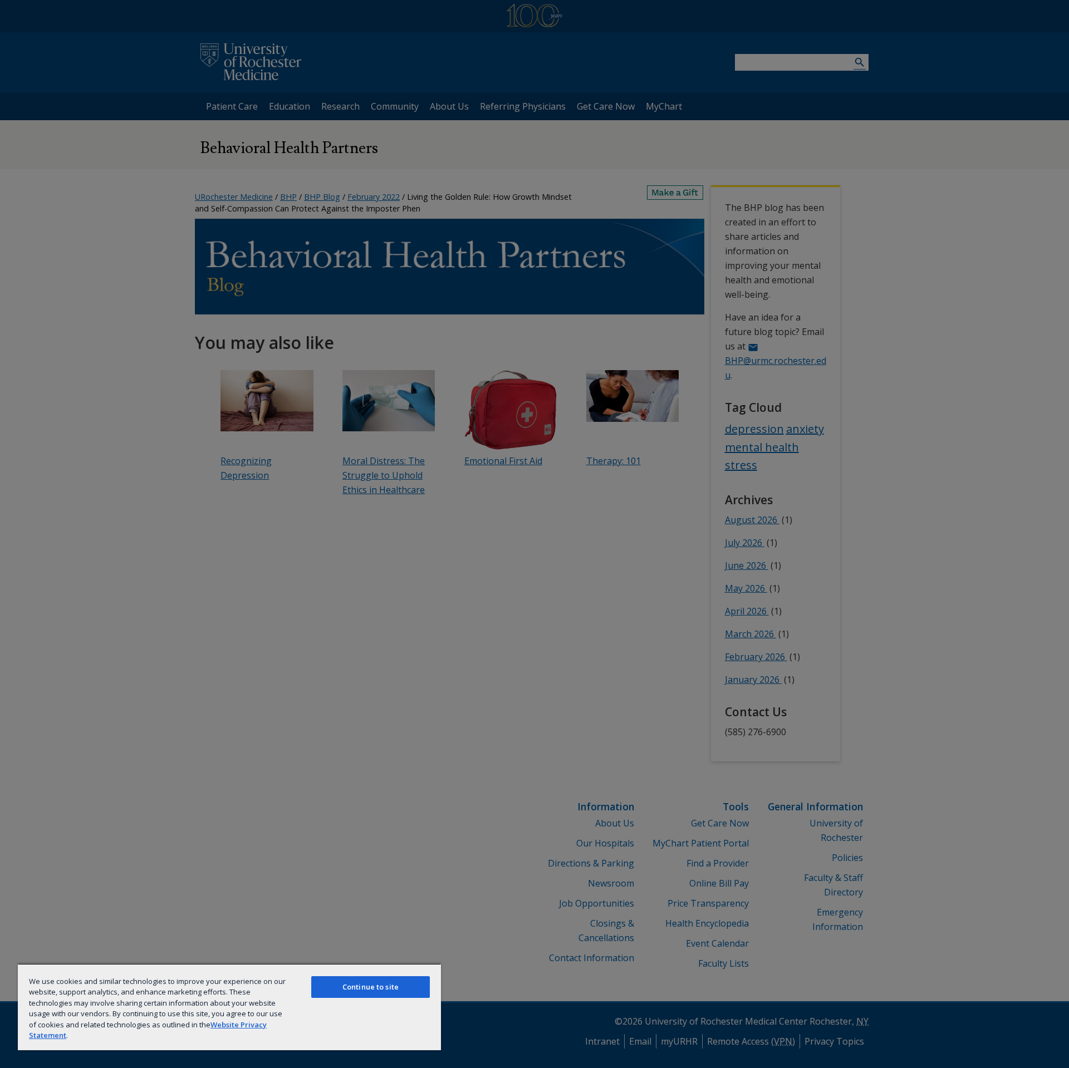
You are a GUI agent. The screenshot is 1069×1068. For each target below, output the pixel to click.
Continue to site (370, 987)
